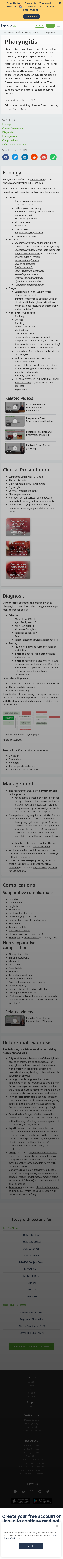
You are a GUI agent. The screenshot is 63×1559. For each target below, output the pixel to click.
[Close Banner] (60, 2)
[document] (31, 779)
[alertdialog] (31, 10)
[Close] (57, 1526)
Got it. (31, 1545)
